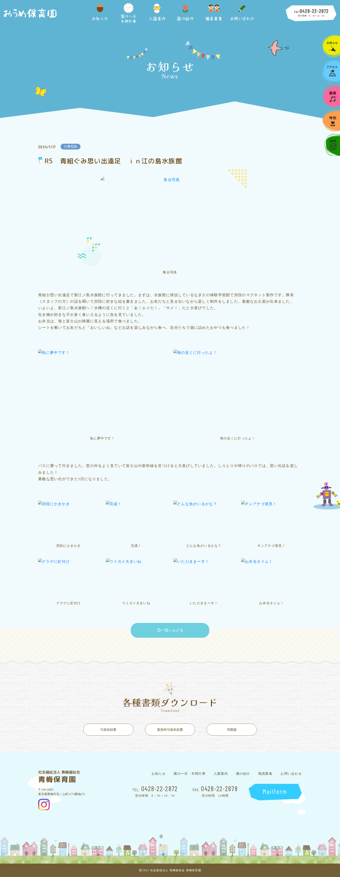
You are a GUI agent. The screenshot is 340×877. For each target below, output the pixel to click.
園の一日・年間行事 (190, 773)
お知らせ (158, 773)
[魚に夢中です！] (102, 391)
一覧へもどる (172, 630)
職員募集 (265, 773)
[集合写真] (170, 222)
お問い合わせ (291, 773)
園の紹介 (243, 773)
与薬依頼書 (108, 729)
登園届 (232, 729)
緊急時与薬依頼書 (170, 729)
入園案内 (221, 773)
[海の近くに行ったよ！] (237, 391)
